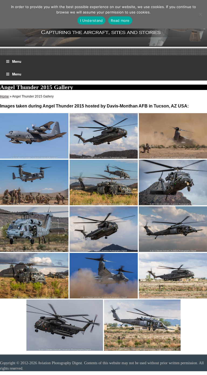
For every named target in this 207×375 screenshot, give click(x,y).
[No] (200, 14)
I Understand (91, 20)
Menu (16, 61)
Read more (120, 20)
